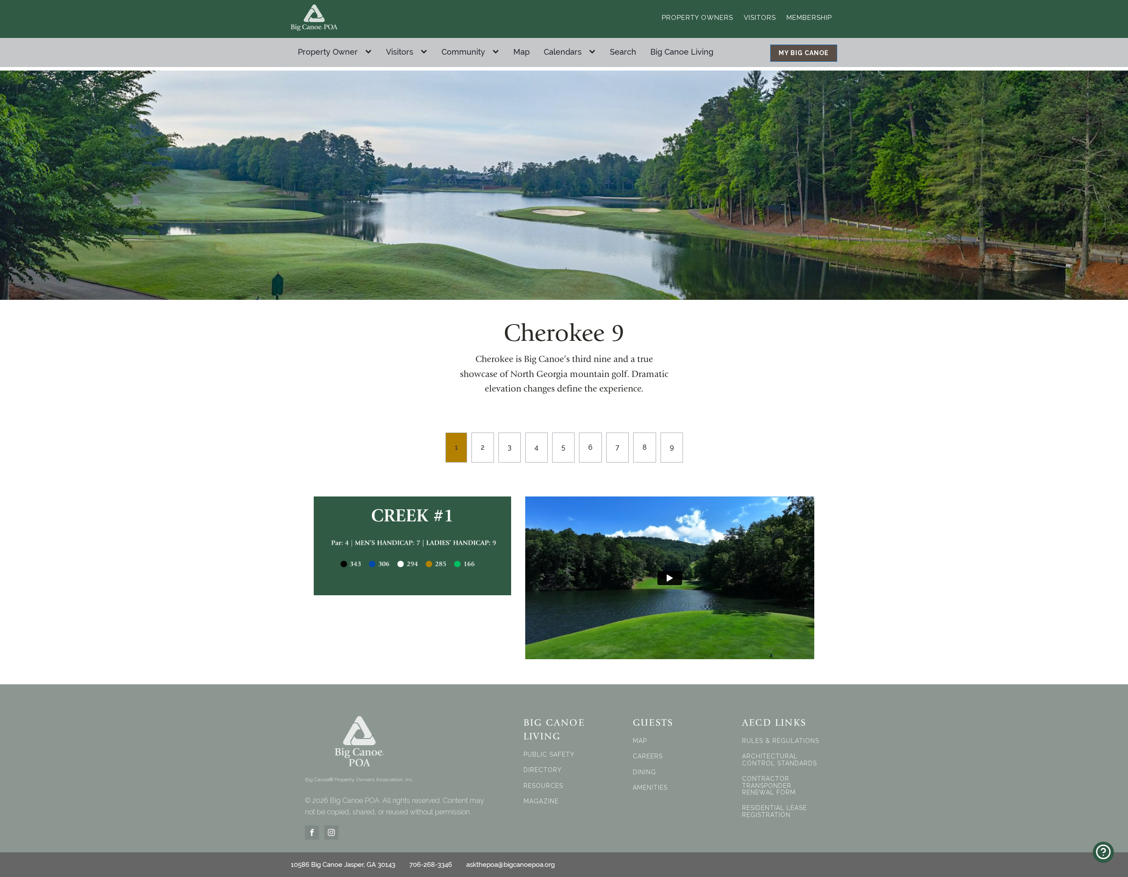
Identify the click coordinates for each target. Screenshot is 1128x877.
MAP (640, 741)
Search (623, 51)
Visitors (760, 18)
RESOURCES (543, 786)
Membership (809, 18)
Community (463, 51)
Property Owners (697, 18)
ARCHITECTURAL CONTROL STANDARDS (779, 759)
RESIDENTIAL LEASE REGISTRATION (774, 811)
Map (521, 51)
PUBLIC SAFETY (549, 754)
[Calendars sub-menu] (594, 52)
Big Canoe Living (681, 51)
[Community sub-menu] (497, 52)
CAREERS (648, 756)
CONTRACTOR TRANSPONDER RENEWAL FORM (769, 786)
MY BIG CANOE (804, 52)
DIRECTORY (542, 770)
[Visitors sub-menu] (425, 52)
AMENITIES (650, 787)
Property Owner (328, 51)
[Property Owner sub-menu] (370, 52)
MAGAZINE (541, 801)
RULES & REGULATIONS (780, 741)
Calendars (563, 51)
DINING (644, 772)
